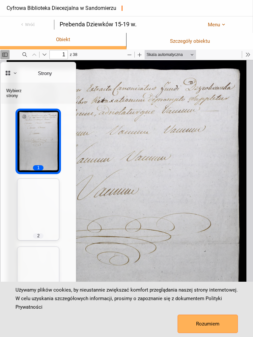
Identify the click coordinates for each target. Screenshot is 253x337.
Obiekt (63, 39)
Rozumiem (207, 324)
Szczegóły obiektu (190, 41)
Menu (214, 25)
